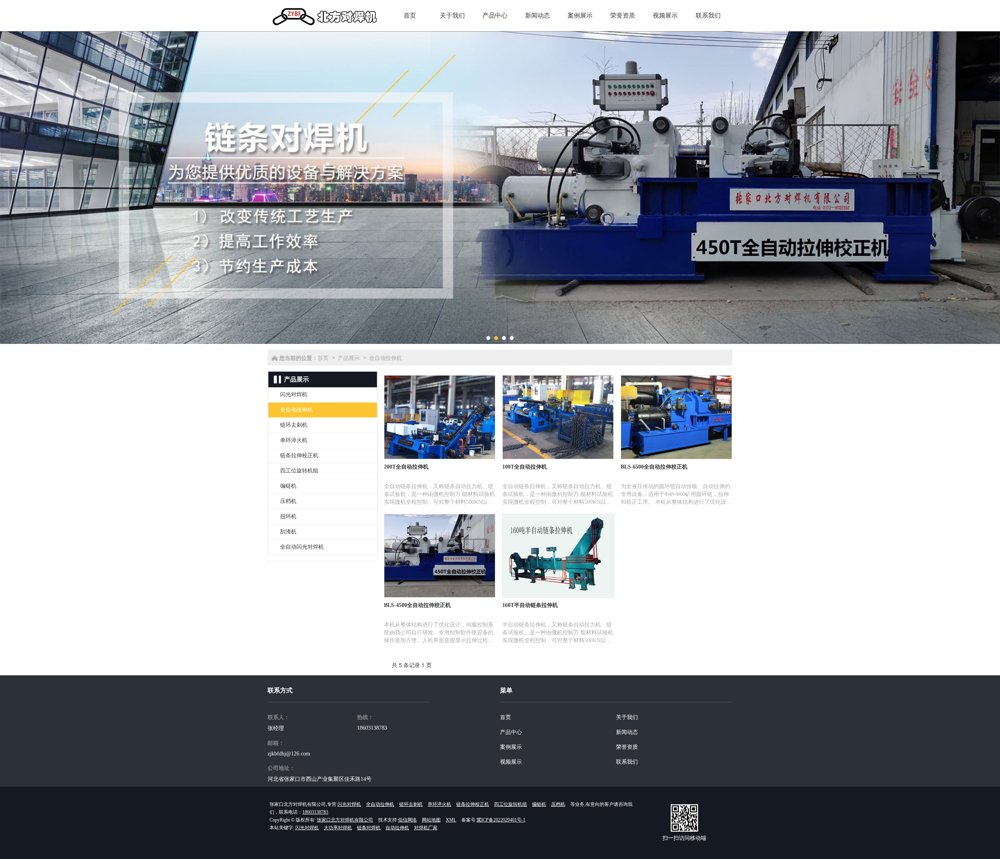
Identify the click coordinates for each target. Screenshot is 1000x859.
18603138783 (372, 728)
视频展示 (511, 762)
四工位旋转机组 (510, 804)
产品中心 (511, 732)
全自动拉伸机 (385, 357)
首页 (323, 357)
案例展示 (511, 747)
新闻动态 (627, 732)
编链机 (539, 804)
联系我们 (627, 762)
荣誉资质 (627, 747)
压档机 (558, 804)
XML (451, 820)
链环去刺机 (411, 804)
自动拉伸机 (397, 827)
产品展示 (349, 357)
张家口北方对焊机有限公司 (345, 820)
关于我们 (627, 717)
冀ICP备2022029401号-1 (501, 820)
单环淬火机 (439, 804)
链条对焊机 (368, 827)
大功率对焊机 (338, 827)
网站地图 (431, 820)
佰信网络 (407, 820)
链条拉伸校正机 (472, 804)
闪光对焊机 (349, 804)
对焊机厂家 (426, 827)
